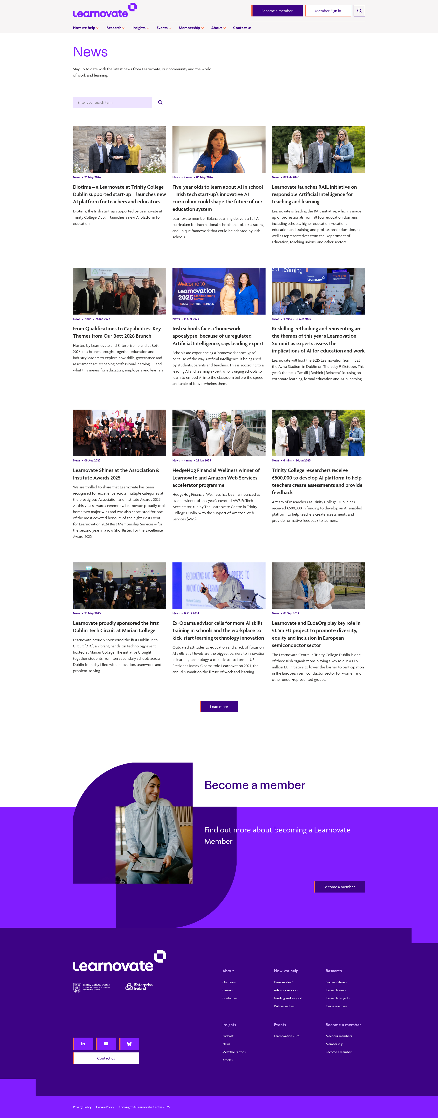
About (216, 27)
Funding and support (288, 998)
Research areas (336, 990)
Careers (227, 990)
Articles (227, 1060)
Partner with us (284, 1006)
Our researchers (336, 1006)
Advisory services (286, 990)
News (226, 1044)
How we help (84, 27)
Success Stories (336, 982)
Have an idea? (283, 982)
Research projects (338, 998)
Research (114, 27)
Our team (229, 982)
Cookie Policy (105, 1107)
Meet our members (339, 1036)
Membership (189, 27)
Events (162, 27)
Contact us (242, 27)
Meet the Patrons (234, 1052)
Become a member (343, 1024)
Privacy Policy (82, 1107)
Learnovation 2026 (287, 1036)
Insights (139, 27)
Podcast (227, 1036)
